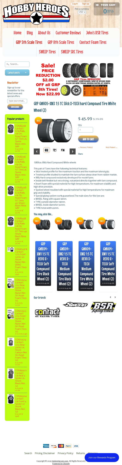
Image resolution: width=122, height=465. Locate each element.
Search (28, 453)
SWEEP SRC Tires (72, 51)
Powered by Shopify (61, 464)
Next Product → (111, 147)
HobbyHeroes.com (60, 461)
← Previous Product (85, 147)
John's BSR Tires (97, 32)
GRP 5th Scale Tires (29, 42)
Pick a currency (82, 9)
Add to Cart (88, 139)
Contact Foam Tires (92, 42)
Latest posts (14, 72)
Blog (30, 32)
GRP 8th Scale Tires (61, 42)
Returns (80, 453)
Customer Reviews (68, 32)
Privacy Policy (65, 453)
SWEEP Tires (47, 51)
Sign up (85, 4)
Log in (75, 4)
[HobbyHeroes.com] (36, 23)
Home (17, 32)
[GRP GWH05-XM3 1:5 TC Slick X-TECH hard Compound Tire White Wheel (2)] (46, 150)
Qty (80, 125)
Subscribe (15, 107)
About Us (44, 32)
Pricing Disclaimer (45, 453)
